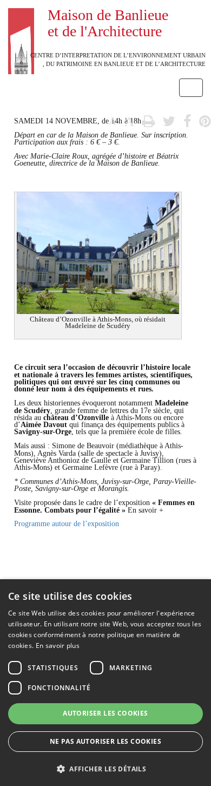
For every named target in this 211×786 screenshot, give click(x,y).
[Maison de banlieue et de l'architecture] (21, 13)
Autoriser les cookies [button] (105, 713)
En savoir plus (58, 645)
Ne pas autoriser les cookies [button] (105, 741)
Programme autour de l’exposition (66, 524)
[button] (105, 768)
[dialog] (105, 682)
